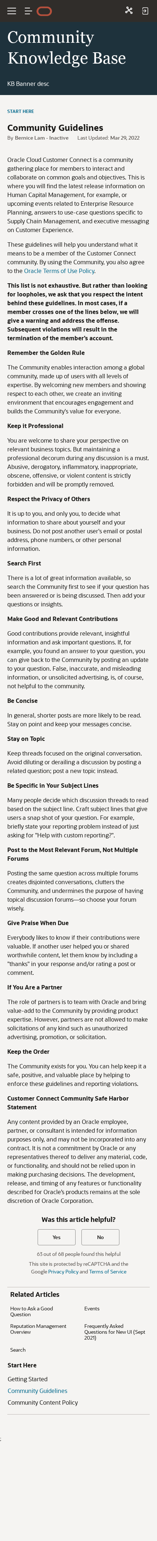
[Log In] (145, 11)
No (100, 1237)
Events (92, 1308)
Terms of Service (107, 1271)
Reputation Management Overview (38, 1328)
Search (18, 1349)
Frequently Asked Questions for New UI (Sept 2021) (114, 1331)
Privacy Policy (63, 1271)
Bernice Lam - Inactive (42, 137)
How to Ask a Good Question (31, 1311)
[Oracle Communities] (129, 11)
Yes (57, 1237)
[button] (28, 11)
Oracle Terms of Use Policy (59, 270)
